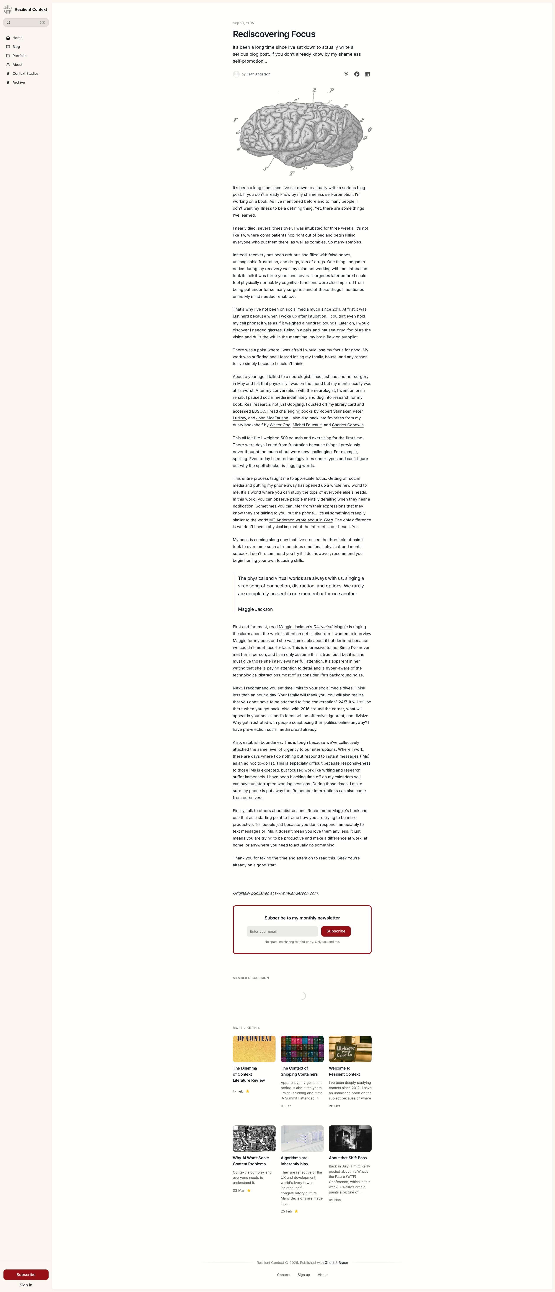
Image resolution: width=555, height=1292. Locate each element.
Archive (19, 82)
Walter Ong (280, 425)
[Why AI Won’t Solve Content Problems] (254, 1170)
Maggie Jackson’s (305, 626)
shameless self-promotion (328, 194)
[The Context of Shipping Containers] (302, 1072)
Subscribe (26, 1274)
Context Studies (25, 73)
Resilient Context (31, 9)
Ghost (329, 1262)
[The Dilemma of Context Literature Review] (254, 1072)
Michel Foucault (307, 425)
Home (17, 38)
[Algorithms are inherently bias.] (302, 1170)
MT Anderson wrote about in (301, 520)
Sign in (26, 1285)
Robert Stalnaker (335, 411)
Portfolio (20, 55)
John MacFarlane (272, 418)
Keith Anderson (258, 74)
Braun (343, 1262)
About (17, 64)
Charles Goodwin (348, 425)
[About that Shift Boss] (350, 1170)
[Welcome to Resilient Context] (350, 1072)
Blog (16, 46)
